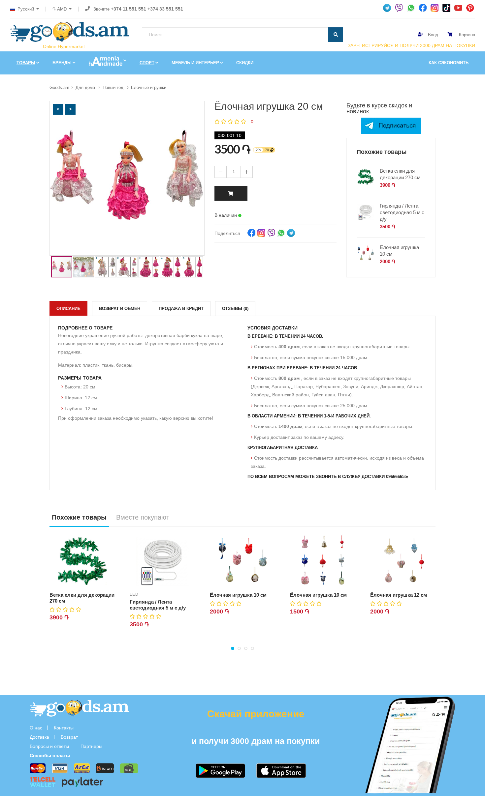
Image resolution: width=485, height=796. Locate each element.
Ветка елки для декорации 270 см (400, 174)
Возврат (69, 737)
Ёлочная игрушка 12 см (398, 595)
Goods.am (59, 87)
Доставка (39, 737)
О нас (36, 727)
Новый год (114, 87)
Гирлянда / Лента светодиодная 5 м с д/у (402, 212)
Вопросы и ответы (49, 746)
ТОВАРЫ (25, 62)
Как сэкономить (449, 62)
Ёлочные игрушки (148, 87)
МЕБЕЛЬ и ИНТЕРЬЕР (195, 62)
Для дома (86, 87)
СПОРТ (147, 62)
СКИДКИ (244, 62)
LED (134, 594)
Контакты (64, 727)
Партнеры (91, 746)
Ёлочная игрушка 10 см (399, 250)
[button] (58, 109)
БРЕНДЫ (62, 62)
